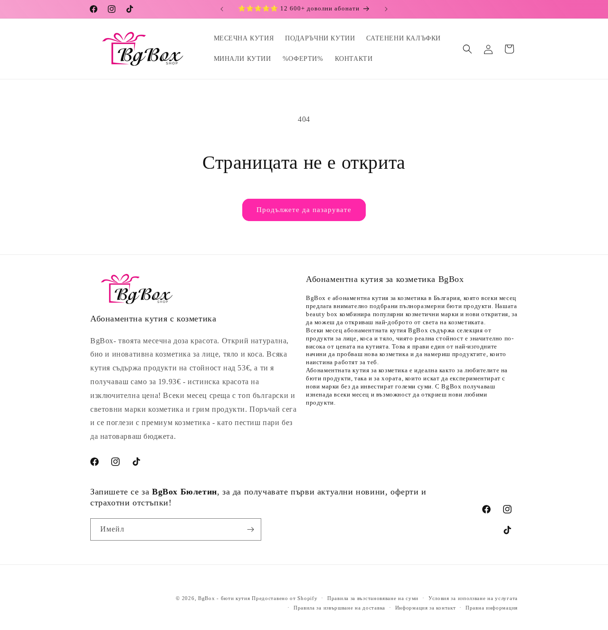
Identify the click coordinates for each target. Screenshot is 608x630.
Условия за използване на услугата (473, 598)
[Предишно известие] (221, 9)
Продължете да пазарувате (304, 209)
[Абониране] (250, 529)
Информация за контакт (425, 608)
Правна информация (492, 608)
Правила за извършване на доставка (339, 608)
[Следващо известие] (386, 9)
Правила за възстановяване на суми (372, 598)
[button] (467, 49)
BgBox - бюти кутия (224, 598)
